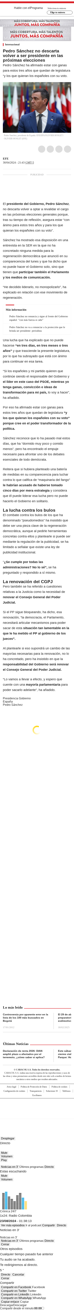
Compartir (48, 1225)
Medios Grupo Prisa (37, 1115)
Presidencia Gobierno (17, 698)
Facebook (41, 149)
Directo (49, 1166)
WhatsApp (67, 149)
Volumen (6, 1156)
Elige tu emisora (57, 12)
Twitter (50, 149)
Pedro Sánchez (13, 704)
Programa (36, 7)
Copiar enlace (10, 1301)
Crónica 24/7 (8, 1211)
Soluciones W (52, 1091)
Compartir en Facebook (16, 1287)
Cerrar (5, 1244)
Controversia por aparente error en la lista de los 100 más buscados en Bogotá (25, 1017)
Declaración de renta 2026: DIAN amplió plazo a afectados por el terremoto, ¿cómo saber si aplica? (24, 1054)
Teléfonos (66, 1091)
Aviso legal (11, 1087)
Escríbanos (37, 1095)
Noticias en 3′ (9, 1166)
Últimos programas (31, 1166)
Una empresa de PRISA (37, 1106)
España (8, 701)
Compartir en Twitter (14, 1290)
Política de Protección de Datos (34, 1087)
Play (4, 1160)
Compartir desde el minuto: (21, 1308)
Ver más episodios (13, 1225)
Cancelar (18, 1274)
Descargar (6, 1305)
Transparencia (35, 1091)
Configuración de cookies (14, 1091)
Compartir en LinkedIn (15, 1294)
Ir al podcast (33, 1225)
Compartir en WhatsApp (16, 1298)
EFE (6, 158)
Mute (4, 1152)
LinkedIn (59, 149)
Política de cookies (59, 1087)
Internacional (12, 44)
